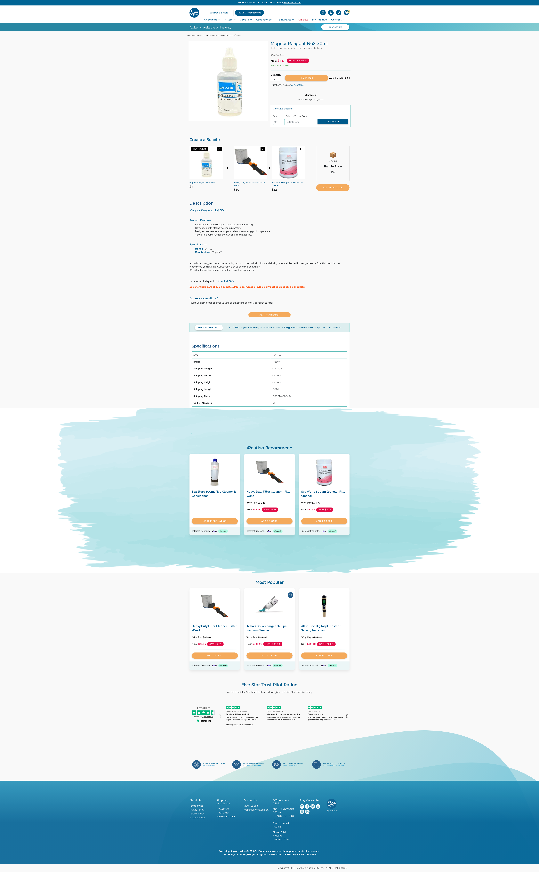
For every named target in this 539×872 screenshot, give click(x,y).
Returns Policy (196, 813)
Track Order (222, 812)
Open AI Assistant (208, 328)
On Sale (303, 19)
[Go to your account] (330, 12)
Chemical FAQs (226, 281)
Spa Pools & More (219, 12)
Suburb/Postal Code (296, 116)
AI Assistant (297, 85)
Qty (275, 116)
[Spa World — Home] (194, 12)
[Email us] (302, 806)
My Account (319, 19)
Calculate (333, 121)
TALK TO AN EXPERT (269, 314)
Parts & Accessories (249, 12)
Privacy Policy (196, 809)
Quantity (276, 75)
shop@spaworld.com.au (256, 809)
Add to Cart (269, 521)
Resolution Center (225, 816)
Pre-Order (306, 78)
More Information (215, 521)
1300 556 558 (251, 805)
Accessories (264, 19)
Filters (229, 19)
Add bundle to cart (333, 187)
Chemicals (211, 19)
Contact (336, 19)
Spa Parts (285, 19)
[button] (339, 78)
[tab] (203, 203)
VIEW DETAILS (292, 2)
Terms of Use (196, 805)
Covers (245, 19)
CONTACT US (335, 27)
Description (201, 203)
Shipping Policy (197, 817)
